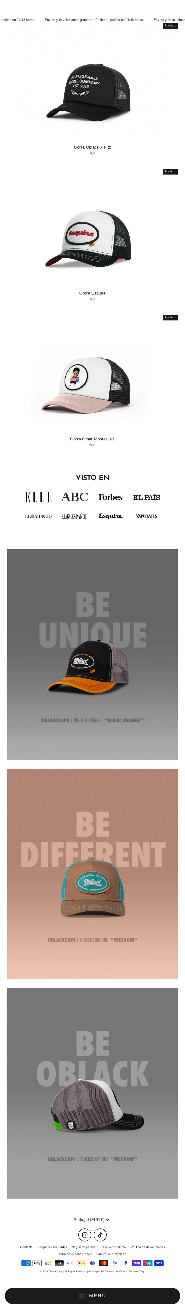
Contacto (26, 1247)
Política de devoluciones (148, 1247)
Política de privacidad (111, 1254)
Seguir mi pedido (84, 1247)
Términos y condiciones (75, 1254)
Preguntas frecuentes (52, 1247)
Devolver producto (113, 1247)
